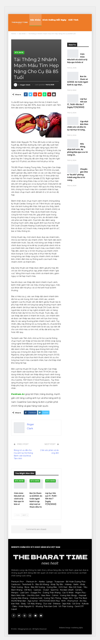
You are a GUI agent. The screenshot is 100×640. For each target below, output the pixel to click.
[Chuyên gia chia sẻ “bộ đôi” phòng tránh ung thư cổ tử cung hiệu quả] (72, 169)
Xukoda (85, 603)
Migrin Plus (80, 592)
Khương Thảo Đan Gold (46, 606)
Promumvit (72, 601)
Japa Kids (66, 603)
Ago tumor (33, 601)
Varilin (76, 584)
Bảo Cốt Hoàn (75, 587)
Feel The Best (80, 598)
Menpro (14, 592)
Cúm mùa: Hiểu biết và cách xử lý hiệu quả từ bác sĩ (77, 58)
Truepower (59, 581)
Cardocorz (15, 584)
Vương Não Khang (19, 598)
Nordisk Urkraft (67, 590)
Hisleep (68, 584)
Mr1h (63, 601)
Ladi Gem (24, 592)
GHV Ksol (63, 587)
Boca (26, 587)
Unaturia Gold (36, 598)
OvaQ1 (46, 590)
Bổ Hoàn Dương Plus (75, 581)
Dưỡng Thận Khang (52, 592)
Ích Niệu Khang (34, 603)
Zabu (14, 606)
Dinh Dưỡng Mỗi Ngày (54, 20)
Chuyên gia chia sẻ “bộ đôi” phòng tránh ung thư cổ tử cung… (77, 174)
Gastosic (37, 590)
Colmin (55, 595)
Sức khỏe (35, 20)
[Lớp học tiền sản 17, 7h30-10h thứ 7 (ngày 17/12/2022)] (51, 484)
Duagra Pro (36, 592)
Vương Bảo (52, 587)
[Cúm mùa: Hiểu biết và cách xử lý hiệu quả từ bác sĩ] (20, 484)
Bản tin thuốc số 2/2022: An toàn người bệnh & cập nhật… (77, 80)
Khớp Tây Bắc (57, 584)
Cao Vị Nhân (68, 592)
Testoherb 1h (28, 584)
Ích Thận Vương (66, 606)
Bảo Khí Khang (42, 584)
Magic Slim (68, 598)
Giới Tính (73, 20)
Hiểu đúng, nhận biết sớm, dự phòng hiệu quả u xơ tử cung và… (77, 149)
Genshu (78, 590)
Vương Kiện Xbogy (68, 595)
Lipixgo (49, 581)
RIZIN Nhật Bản (18, 601)
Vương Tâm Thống (52, 598)
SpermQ (54, 590)
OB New (28, 590)
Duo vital (47, 603)
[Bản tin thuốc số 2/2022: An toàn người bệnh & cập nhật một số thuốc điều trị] (36, 484)
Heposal (82, 595)
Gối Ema (76, 603)
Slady (23, 603)
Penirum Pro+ (17, 581)
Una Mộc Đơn (33, 595)
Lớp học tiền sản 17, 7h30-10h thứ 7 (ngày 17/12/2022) (77, 103)
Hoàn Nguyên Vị (26, 606)
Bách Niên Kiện (18, 595)
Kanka (42, 581)
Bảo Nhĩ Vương (38, 587)
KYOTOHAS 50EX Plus (49, 601)
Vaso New (45, 595)
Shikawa (56, 603)
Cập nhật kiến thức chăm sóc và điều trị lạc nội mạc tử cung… (77, 125)
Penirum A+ (18, 394)
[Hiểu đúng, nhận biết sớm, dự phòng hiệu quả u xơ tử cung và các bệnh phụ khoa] (72, 143)
